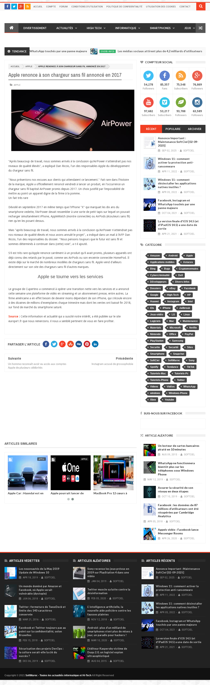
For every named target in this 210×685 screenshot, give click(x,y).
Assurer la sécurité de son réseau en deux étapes (175, 489)
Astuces (188, 262)
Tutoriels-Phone (159, 380)
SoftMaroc (174, 360)
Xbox (153, 399)
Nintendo (155, 334)
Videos (154, 386)
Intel (190, 301)
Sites (190, 347)
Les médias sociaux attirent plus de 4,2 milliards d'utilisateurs (149, 51)
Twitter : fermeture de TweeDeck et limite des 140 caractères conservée (42, 610)
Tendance (172, 367)
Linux (187, 314)
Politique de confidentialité (124, 6)
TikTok (190, 367)
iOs (152, 308)
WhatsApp (189, 386)
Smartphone (157, 353)
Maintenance (190, 321)
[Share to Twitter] (16, 486)
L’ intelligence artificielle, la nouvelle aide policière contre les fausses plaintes (109, 610)
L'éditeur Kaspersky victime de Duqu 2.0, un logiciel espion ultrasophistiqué (107, 652)
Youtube (169, 399)
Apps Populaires (21, 37)
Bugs (167, 268)
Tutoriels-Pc (181, 373)
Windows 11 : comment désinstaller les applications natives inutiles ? (177, 183)
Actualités (64, 28)
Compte (51, 6)
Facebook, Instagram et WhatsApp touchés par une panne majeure (176, 204)
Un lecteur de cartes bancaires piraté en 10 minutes (178, 447)
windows (155, 393)
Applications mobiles (162, 262)
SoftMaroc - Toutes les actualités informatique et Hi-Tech (58, 675)
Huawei (154, 301)
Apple (28, 66)
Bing (152, 268)
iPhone (167, 308)
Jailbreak (184, 308)
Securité (173, 347)
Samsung (177, 340)
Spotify (154, 367)
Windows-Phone (178, 393)
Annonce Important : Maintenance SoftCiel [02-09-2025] (178, 141)
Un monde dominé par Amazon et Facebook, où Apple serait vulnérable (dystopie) (40, 590)
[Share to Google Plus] (21, 486)
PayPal (189, 334)
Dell (180, 275)
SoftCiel (154, 360)
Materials (155, 327)
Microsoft (175, 327)
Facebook (190, 288)
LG (173, 314)
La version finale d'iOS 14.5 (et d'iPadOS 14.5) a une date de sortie (178, 224)
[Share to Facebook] (12, 486)
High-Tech (173, 294)
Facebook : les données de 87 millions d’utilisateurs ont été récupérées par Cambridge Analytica (178, 510)
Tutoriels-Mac (158, 373)
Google (154, 294)
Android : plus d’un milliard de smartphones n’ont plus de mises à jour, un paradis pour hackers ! (109, 631)
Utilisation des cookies (161, 6)
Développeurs (158, 281)
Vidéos (89, 37)
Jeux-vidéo (156, 314)
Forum (63, 6)
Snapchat (178, 353)
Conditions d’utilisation (87, 6)
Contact (185, 6)
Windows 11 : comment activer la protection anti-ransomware (176, 162)
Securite (155, 347)
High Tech (94, 28)
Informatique (125, 28)
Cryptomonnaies (188, 268)
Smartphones (160, 28)
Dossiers (155, 288)
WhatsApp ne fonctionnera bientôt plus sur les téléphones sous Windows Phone (176, 468)
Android (173, 255)
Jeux (187, 28)
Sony (192, 360)
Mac (171, 321)
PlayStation (156, 340)
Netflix (193, 327)
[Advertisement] (71, 405)
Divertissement (35, 28)
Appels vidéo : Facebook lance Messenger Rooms (178, 531)
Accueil (37, 6)
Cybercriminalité (160, 275)
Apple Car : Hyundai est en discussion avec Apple (25, 494)
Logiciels (155, 321)
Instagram (173, 301)
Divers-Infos (97, 51)
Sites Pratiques (58, 37)
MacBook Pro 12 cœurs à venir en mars (110, 494)
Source (13, 316)
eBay (172, 288)
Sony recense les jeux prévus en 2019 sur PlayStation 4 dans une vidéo (108, 572)
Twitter (181, 380)
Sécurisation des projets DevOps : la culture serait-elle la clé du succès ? (41, 652)
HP (189, 294)
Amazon (155, 255)
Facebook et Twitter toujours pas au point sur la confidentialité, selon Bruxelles (42, 631)
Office (172, 334)
